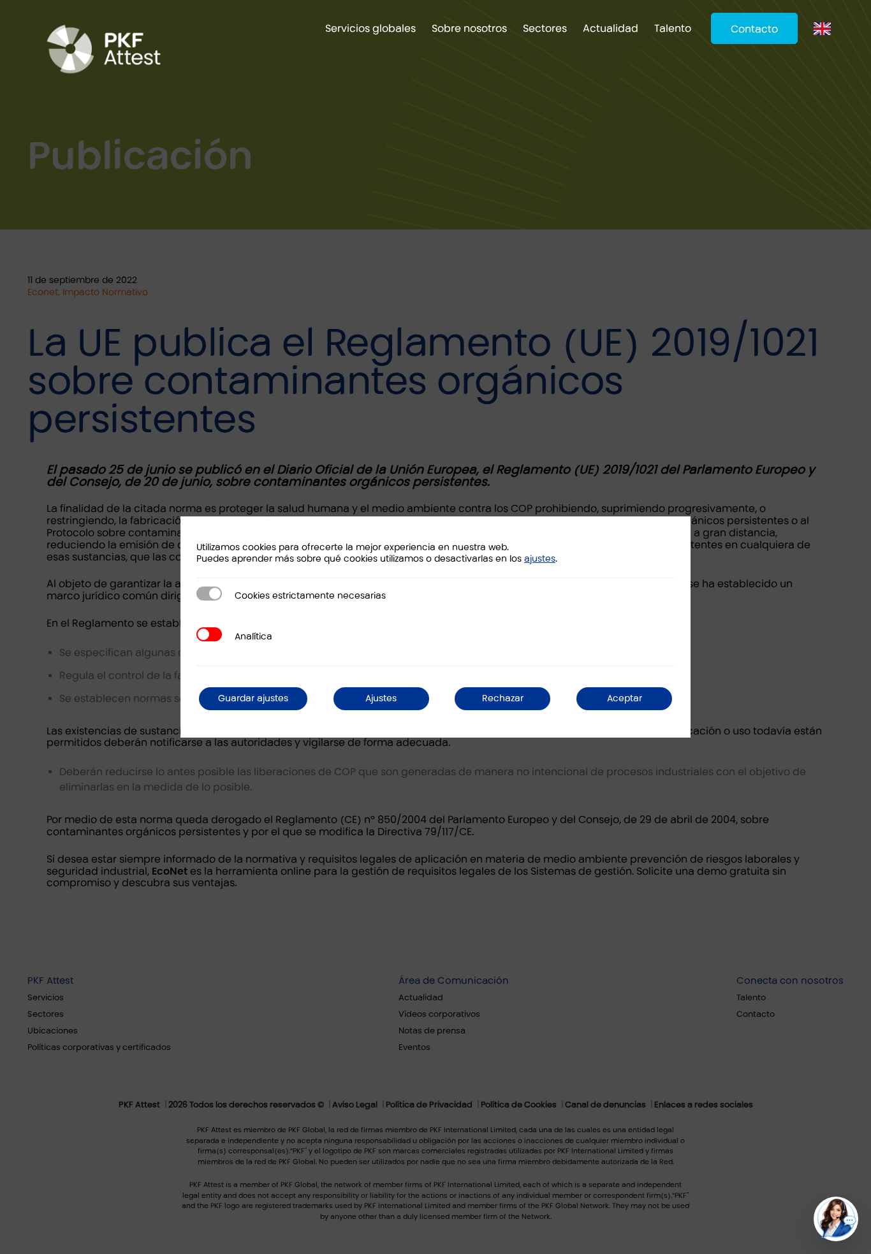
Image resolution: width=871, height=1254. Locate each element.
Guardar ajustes (253, 698)
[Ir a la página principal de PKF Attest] (103, 35)
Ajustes (381, 698)
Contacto (754, 29)
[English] (825, 28)
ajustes (539, 558)
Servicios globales (370, 28)
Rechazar (502, 698)
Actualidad (610, 28)
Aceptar (624, 698)
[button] (836, 1219)
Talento (672, 28)
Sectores (545, 28)
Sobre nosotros (469, 28)
